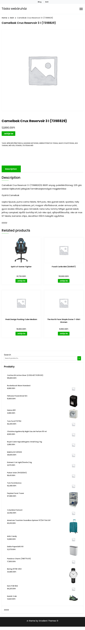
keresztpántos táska (48, 143)
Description (11, 169)
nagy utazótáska (66, 143)
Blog (39, 2)
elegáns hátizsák (31, 143)
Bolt (46, 2)
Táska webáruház (14, 9)
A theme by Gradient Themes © (42, 620)
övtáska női (27, 145)
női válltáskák (15, 145)
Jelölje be (8, 133)
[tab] (11, 169)
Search (7, 354)
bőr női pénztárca (15, 143)
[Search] (79, 358)
